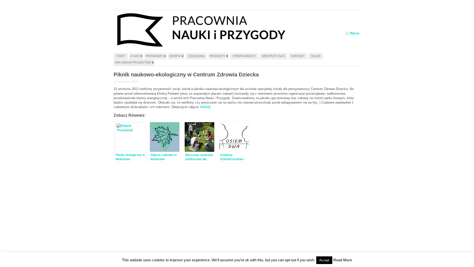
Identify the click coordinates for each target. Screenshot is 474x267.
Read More (342, 260)
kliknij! (205, 107)
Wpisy (354, 33)
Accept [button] (324, 260)
